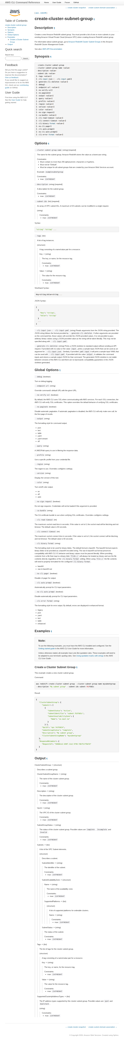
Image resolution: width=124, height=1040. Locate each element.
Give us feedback (11, 77)
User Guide (56, 2)
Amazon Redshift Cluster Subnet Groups (84, 42)
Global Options (13, 35)
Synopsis (11, 30)
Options (10, 32)
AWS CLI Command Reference (22, 2)
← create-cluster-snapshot (75, 8)
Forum (67, 2)
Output (10, 44)
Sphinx (115, 1035)
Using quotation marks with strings (90, 656)
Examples (11, 37)
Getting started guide (46, 648)
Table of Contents (16, 20)
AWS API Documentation (52, 49)
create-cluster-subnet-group (16, 25)
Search (25, 58)
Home (46, 2)
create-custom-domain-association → (102, 8)
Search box (9, 55)
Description (12, 27)
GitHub (76, 2)
